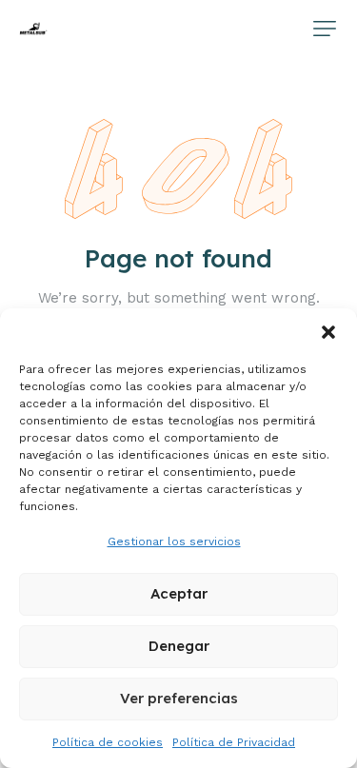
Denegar (179, 646)
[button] (328, 332)
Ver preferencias (179, 698)
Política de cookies (107, 742)
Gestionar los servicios (174, 541)
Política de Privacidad (233, 742)
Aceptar (179, 593)
